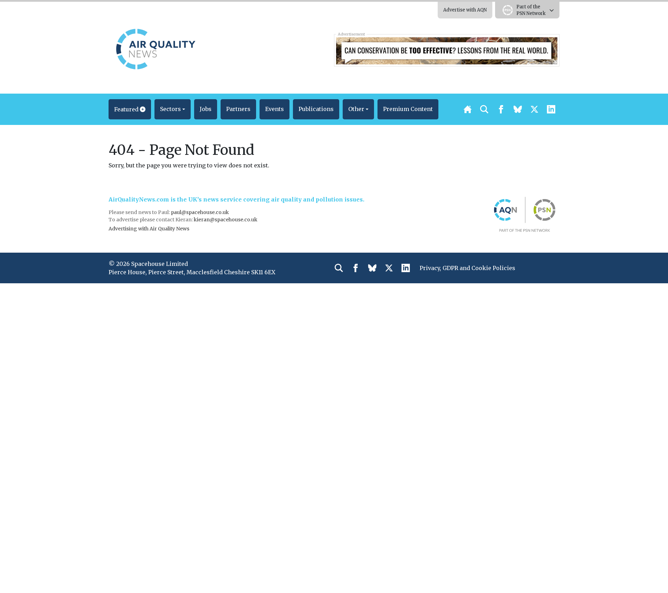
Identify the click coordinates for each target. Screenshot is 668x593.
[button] (130, 109)
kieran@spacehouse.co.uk (225, 219)
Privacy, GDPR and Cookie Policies (467, 267)
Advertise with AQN (465, 10)
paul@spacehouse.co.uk (200, 212)
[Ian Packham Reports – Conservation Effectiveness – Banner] (446, 50)
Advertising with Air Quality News (149, 229)
